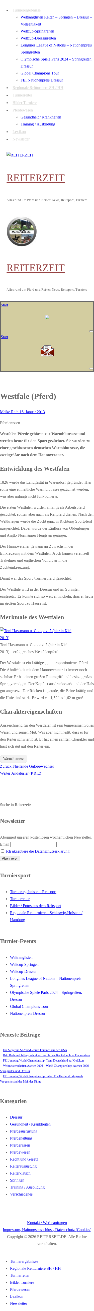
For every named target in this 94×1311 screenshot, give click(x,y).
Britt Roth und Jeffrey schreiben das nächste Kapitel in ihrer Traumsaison (46, 1055)
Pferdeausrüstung (23, 1131)
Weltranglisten (21, 957)
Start (4, 305)
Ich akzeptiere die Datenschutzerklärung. (38, 851)
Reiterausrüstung (23, 1166)
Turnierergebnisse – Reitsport (33, 892)
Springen (17, 1180)
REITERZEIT (36, 177)
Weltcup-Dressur (23, 971)
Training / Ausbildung (27, 1187)
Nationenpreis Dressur (27, 1013)
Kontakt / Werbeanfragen (47, 1223)
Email (4, 844)
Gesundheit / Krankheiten (30, 1124)
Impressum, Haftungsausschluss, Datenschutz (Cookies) (47, 1230)
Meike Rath (9, 412)
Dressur (16, 1117)
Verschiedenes (21, 1194)
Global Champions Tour (29, 1006)
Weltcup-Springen (24, 964)
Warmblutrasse (13, 759)
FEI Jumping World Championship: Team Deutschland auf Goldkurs (43, 1060)
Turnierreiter (20, 899)
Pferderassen (20, 1145)
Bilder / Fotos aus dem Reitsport (35, 906)
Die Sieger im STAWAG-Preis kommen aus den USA (35, 1050)
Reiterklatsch (20, 1173)
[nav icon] (91, 331)
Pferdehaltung (21, 1138)
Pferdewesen (20, 1152)
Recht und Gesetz (24, 1159)
